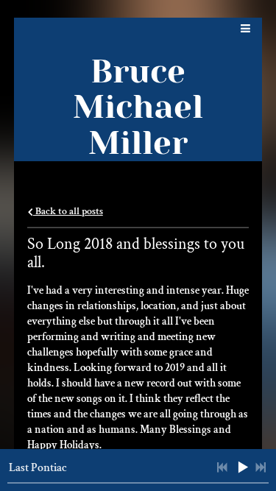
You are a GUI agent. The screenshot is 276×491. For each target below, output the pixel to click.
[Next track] (260, 467)
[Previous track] (222, 467)
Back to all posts (68, 211)
